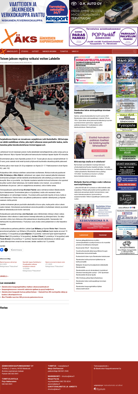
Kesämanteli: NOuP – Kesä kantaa (87, 248)
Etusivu (24, 51)
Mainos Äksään (49, 51)
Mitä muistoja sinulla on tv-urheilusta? (89, 162)
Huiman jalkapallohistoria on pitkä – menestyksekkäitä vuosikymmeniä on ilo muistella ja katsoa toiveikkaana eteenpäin (93, 242)
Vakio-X (75, 51)
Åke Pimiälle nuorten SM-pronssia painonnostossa (22, 297)
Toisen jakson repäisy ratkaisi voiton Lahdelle (30, 58)
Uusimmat (103, 235)
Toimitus (64, 51)
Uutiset (35, 51)
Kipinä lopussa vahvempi (8, 262)
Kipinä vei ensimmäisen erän (55, 262)
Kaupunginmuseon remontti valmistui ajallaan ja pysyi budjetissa (28, 289)
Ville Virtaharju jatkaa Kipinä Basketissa (89, 278)
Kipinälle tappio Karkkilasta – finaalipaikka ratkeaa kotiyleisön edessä (32, 264)
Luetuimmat (83, 235)
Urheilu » (4, 276)
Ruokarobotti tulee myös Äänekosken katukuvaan (93, 256)
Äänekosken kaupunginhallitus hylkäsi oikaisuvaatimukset (25, 287)
